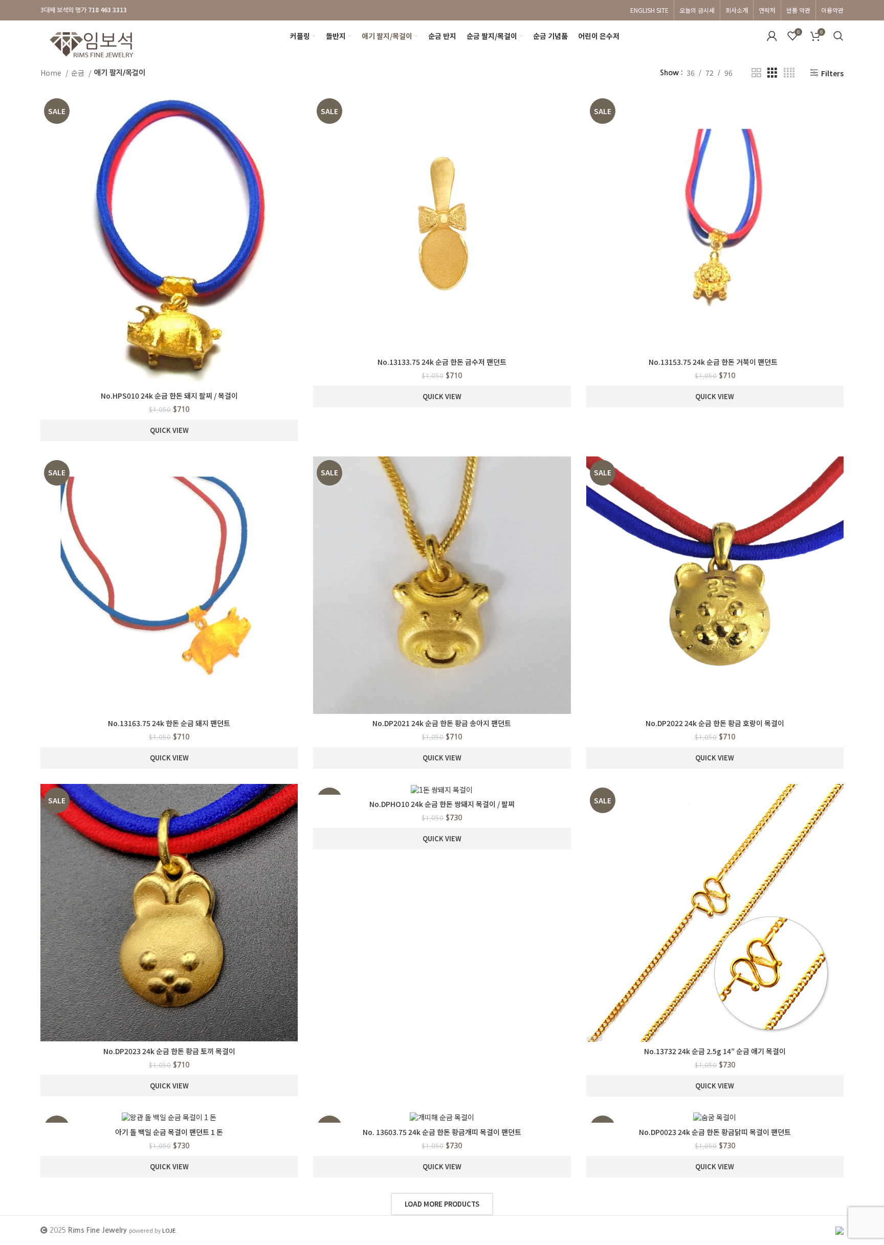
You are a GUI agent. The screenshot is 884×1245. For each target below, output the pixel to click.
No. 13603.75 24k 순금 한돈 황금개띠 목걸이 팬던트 (442, 1132)
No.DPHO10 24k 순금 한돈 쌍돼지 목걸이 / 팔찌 (442, 804)
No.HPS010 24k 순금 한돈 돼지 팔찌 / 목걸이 (169, 395)
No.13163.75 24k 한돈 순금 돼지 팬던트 (169, 723)
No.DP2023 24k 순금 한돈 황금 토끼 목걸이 (169, 1051)
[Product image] (169, 240)
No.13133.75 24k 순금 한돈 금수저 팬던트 (442, 362)
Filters (832, 73)
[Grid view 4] (789, 73)
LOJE (168, 1230)
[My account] (772, 36)
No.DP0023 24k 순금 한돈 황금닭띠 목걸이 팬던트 (715, 1132)
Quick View (169, 430)
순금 (78, 73)
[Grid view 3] (772, 73)
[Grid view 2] (756, 73)
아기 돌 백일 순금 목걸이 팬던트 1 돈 (169, 1132)
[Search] (838, 36)
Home (51, 73)
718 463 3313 (107, 9)
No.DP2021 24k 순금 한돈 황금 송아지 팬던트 (441, 723)
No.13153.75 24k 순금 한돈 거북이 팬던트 (715, 362)
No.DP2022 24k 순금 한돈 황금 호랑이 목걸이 (715, 723)
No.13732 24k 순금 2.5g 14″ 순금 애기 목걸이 (715, 1051)
